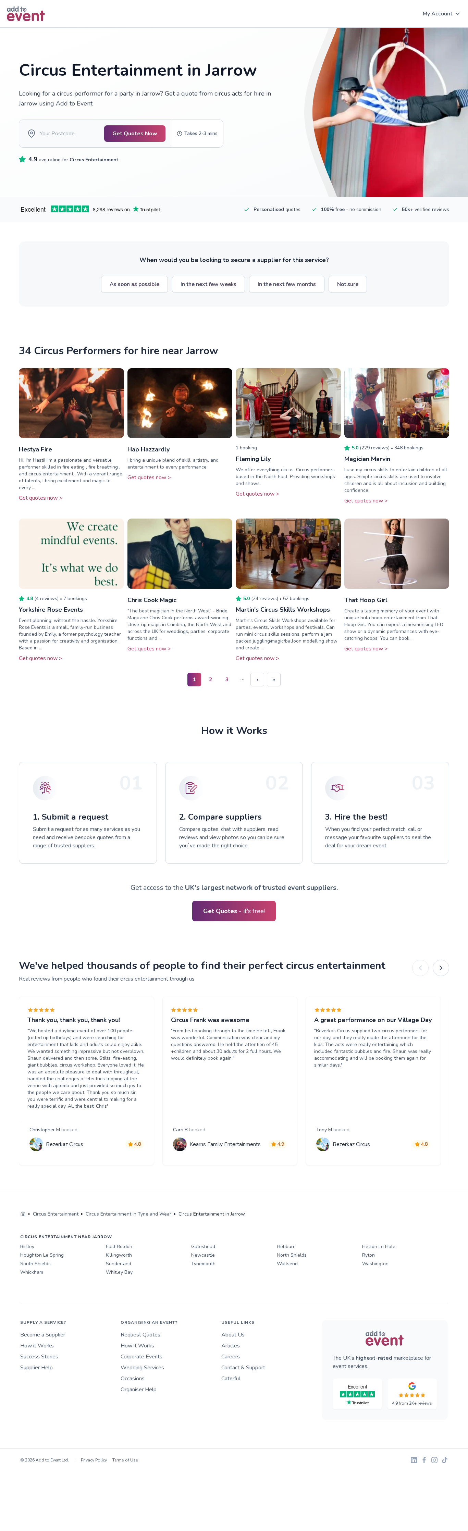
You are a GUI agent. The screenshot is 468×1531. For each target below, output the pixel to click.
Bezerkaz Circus (64, 1144)
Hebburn (286, 1246)
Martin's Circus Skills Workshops (283, 610)
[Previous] (420, 968)
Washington (375, 1263)
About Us (233, 1335)
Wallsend (287, 1263)
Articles (230, 1345)
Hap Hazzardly (148, 449)
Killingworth (119, 1255)
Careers (230, 1356)
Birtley (27, 1246)
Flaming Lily (253, 459)
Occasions (133, 1378)
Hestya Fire (35, 449)
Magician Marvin (367, 459)
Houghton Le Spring (42, 1255)
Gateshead (203, 1246)
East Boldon (119, 1246)
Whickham (31, 1272)
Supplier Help (36, 1367)
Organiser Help (139, 1389)
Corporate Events (141, 1356)
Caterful (230, 1378)
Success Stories (39, 1356)
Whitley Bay (119, 1272)
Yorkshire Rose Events (51, 610)
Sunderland (118, 1263)
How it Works (37, 1345)
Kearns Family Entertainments (225, 1144)
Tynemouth (203, 1263)
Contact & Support (243, 1367)
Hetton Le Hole (378, 1246)
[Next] (441, 968)
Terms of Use (125, 1460)
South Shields (35, 1263)
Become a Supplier (42, 1335)
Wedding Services (142, 1367)
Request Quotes (140, 1335)
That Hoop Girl (365, 600)
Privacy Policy (94, 1460)
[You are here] (23, 1214)
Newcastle (203, 1255)
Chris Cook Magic (151, 600)
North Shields (292, 1255)
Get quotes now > (40, 498)
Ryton (368, 1255)
